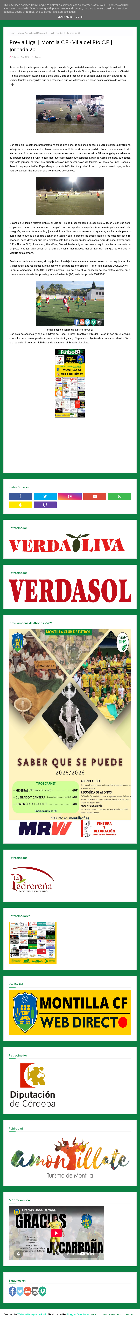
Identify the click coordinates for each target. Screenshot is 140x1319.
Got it (80, 16)
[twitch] (45, 505)
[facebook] (20, 496)
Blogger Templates (78, 1314)
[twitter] (45, 496)
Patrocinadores (111, 1314)
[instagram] (70, 496)
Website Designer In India (32, 1314)
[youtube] (95, 496)
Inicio (12, 33)
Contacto (131, 1314)
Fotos (20, 33)
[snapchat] (20, 505)
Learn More (65, 16)
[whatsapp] (119, 496)
